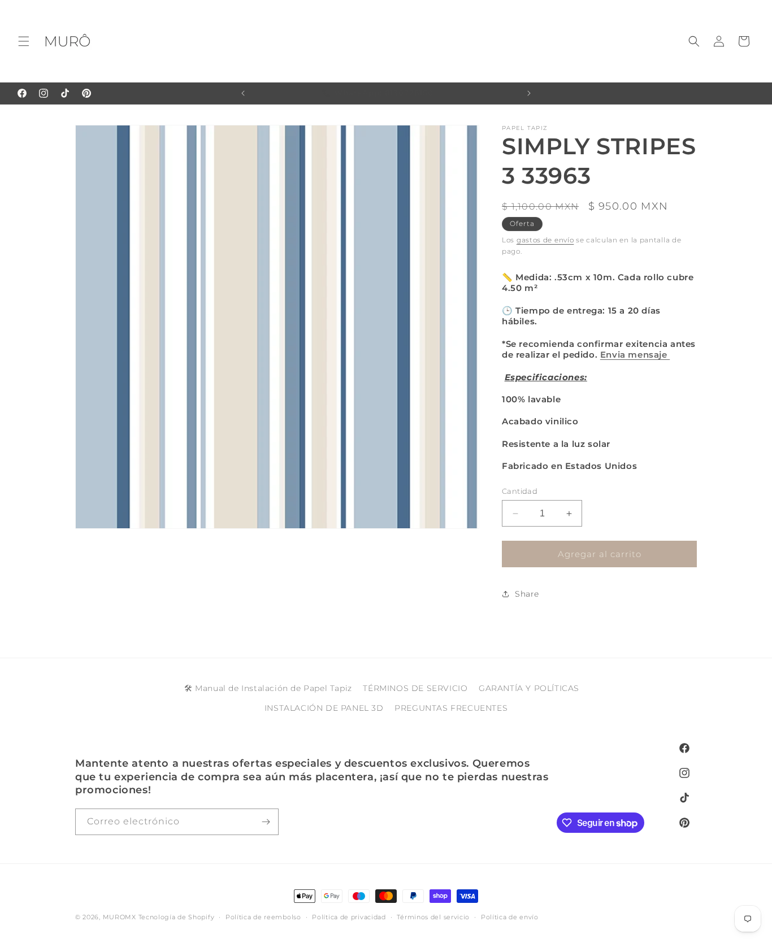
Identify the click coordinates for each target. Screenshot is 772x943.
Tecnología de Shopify (176, 917)
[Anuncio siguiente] (529, 93)
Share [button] (527, 594)
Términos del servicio (433, 917)
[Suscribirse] (265, 822)
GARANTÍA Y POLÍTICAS (529, 688)
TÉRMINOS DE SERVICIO (415, 688)
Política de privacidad (348, 917)
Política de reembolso (263, 917)
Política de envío (510, 917)
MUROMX (119, 917)
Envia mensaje (635, 354)
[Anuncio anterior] (243, 93)
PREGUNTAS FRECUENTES (451, 708)
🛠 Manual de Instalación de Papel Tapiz (268, 688)
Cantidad (519, 491)
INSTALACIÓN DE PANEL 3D (324, 708)
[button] (23, 41)
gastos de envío (545, 240)
